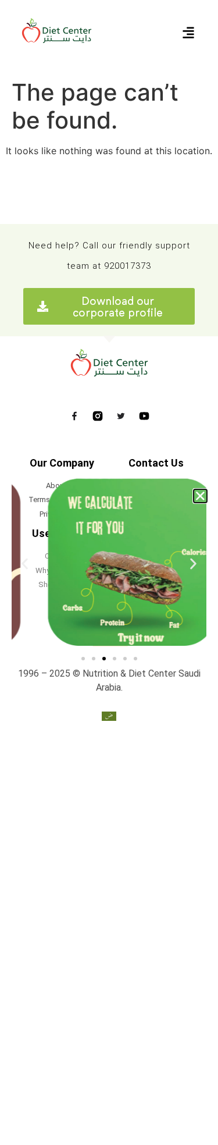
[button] (200, 496)
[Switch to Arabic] (109, 715)
